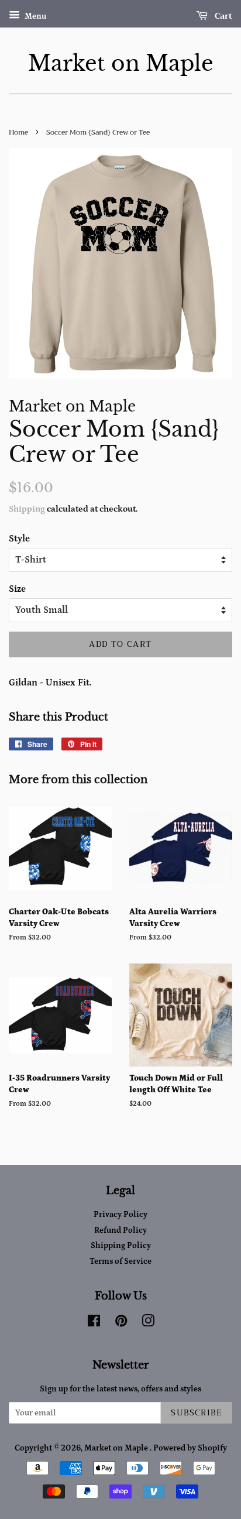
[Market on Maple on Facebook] (94, 1323)
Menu (34, 16)
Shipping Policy (121, 1245)
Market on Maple (121, 63)
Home (18, 132)
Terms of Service (120, 1261)
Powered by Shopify (190, 1448)
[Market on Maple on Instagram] (148, 1323)
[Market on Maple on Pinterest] (121, 1323)
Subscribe (196, 1412)
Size (17, 589)
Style (19, 538)
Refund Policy (120, 1230)
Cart (222, 16)
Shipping (27, 509)
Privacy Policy (120, 1214)
